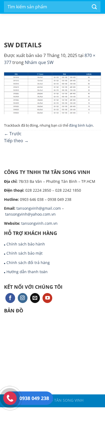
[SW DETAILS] (52, 93)
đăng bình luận (81, 125)
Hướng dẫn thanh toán (27, 271)
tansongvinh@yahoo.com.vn (30, 214)
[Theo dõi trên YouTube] (47, 298)
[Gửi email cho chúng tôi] (35, 298)
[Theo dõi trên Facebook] (10, 298)
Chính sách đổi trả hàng (28, 262)
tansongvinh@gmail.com (38, 208)
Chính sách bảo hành (25, 244)
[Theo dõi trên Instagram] (22, 298)
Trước (13, 134)
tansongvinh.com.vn (39, 223)
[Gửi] (94, 7)
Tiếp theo (16, 141)
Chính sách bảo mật (24, 253)
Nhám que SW (39, 62)
